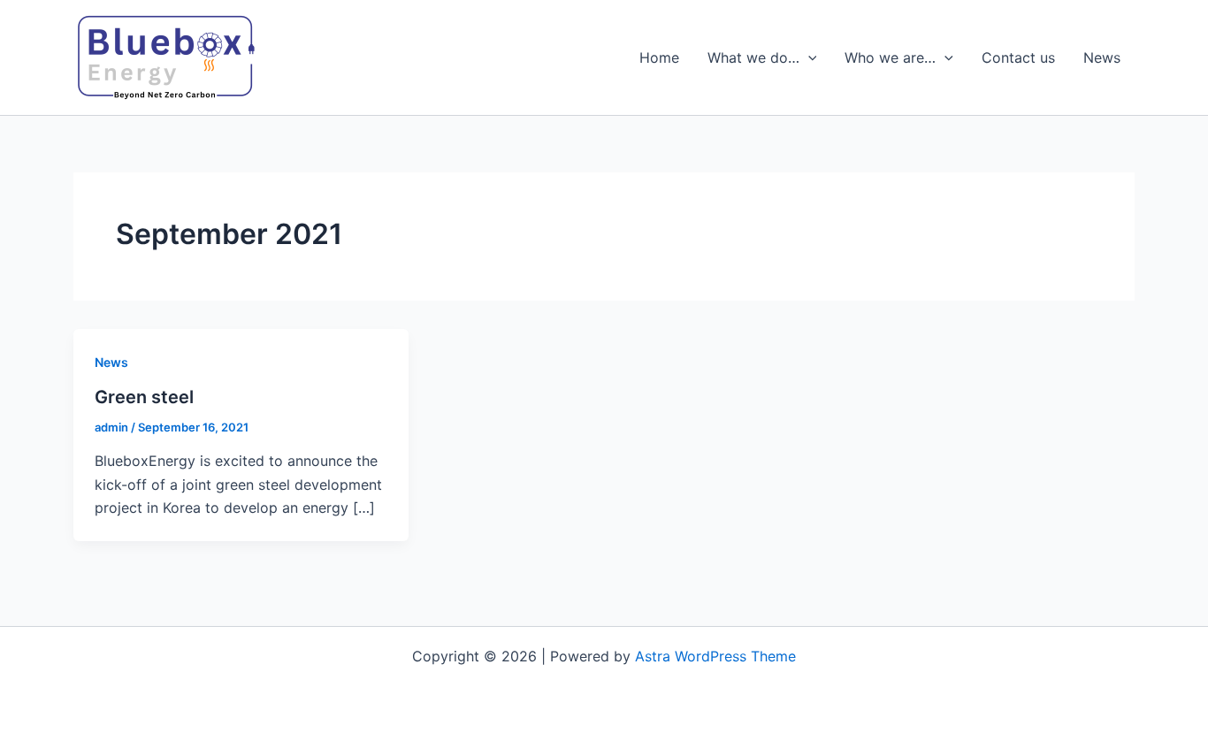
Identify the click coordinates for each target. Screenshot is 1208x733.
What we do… (753, 57)
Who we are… (890, 57)
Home (659, 57)
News (1101, 57)
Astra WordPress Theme (715, 656)
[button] (808, 57)
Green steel (144, 397)
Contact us (1018, 57)
